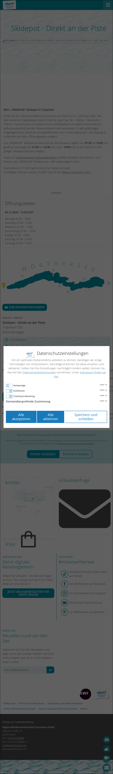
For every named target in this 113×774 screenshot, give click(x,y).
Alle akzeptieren (21, 417)
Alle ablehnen (50, 417)
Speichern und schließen (85, 417)
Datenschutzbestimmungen (39, 372)
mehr (102, 385)
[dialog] (56, 387)
